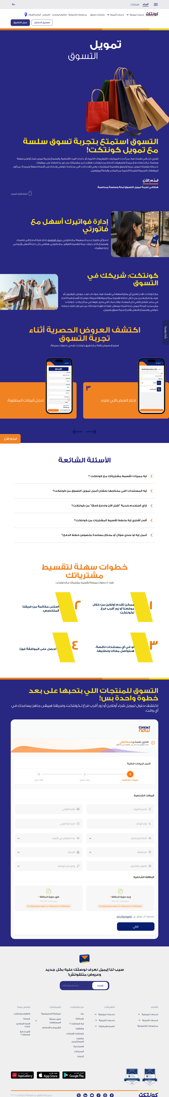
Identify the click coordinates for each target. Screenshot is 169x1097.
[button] (84, 476)
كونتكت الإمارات (75, 1033)
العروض (46, 14)
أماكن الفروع (35, 14)
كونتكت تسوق (97, 14)
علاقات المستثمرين (78, 1040)
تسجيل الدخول (42, 22)
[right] (91, 431)
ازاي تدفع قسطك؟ (25, 1033)
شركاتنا (80, 1018)
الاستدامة (78, 1046)
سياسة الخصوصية (51, 1013)
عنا (82, 1013)
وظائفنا (80, 1028)
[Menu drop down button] (154, 4)
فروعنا (26, 1018)
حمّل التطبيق (55, 240)
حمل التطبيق (20, 22)
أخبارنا (80, 1056)
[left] (77, 431)
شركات (135, 4)
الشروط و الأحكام (51, 1027)
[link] (21, 193)
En (13, 4)
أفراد (145, 4)
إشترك (100, 985)
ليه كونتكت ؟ (76, 1023)
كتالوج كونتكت (59, 14)
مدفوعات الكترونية (77, 14)
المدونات (79, 1051)
